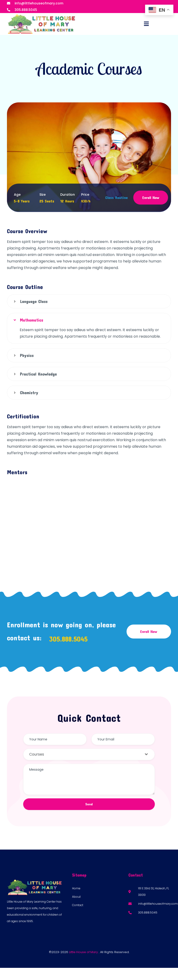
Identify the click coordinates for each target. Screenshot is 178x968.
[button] (89, 301)
